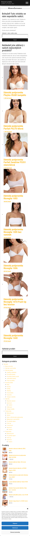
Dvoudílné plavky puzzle (13, 376)
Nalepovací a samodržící (13, 419)
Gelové (8, 415)
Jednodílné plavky (11, 378)
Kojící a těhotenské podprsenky (15, 417)
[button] (27, 508)
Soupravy (9, 395)
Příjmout (15, 523)
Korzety (9, 386)
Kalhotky (7, 399)
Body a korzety (9, 366)
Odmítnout (15, 528)
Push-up (9, 423)
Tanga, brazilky (10, 409)
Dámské (6, 364)
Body (8, 384)
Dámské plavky (9, 370)
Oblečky (9, 390)
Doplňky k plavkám (11, 372)
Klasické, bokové (11, 401)
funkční (10, 405)
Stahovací (9, 407)
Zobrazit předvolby (15, 532)
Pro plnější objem (11, 421)
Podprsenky (8, 411)
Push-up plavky (11, 380)
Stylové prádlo (6, 2)
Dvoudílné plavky (11, 374)
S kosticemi (10, 425)
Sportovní (9, 403)
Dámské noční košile (10, 368)
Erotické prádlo (9, 382)
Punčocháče (10, 393)
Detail (10, 98)
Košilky (8, 388)
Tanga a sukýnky (11, 397)
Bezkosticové (10, 413)
